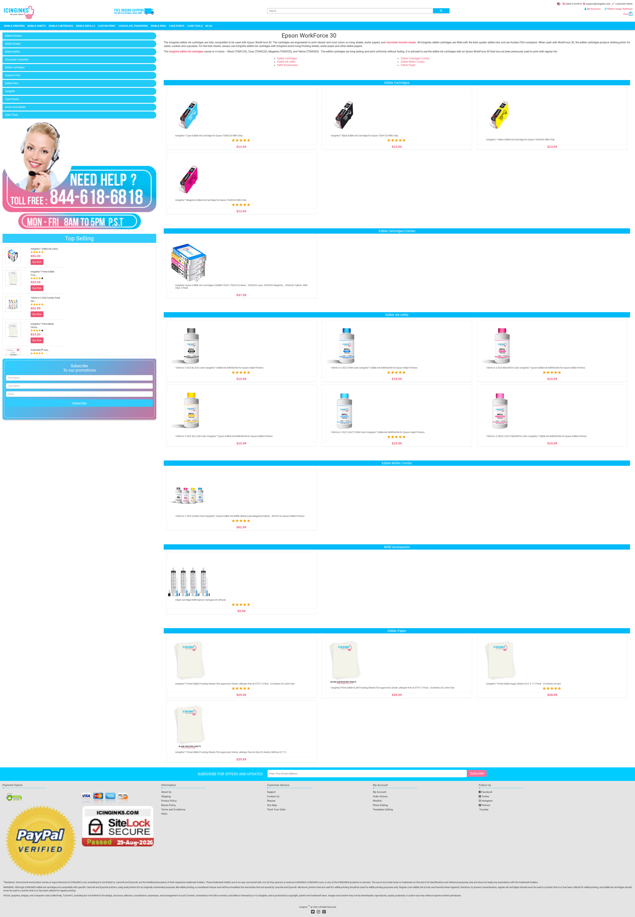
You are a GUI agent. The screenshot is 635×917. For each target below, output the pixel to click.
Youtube (483, 809)
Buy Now (37, 265)
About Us (166, 792)
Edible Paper (408, 65)
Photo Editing (380, 805)
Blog (209, 25)
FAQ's (164, 813)
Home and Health (15, 107)
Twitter (485, 796)
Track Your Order (276, 809)
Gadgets (10, 91)
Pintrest (485, 805)
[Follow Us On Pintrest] (324, 912)
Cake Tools (195, 25)
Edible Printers (14, 25)
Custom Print (107, 25)
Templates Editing (383, 809)
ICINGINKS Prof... (40, 350)
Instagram (487, 800)
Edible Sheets (37, 25)
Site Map (272, 805)
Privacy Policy (169, 800)
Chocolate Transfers (133, 25)
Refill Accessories (287, 65)
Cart (627, 14)
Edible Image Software (620, 8)
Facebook (486, 792)
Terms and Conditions (173, 809)
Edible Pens (158, 25)
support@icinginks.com (598, 3)
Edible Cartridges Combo (415, 58)
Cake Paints (176, 25)
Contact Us (273, 796)
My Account (593, 8)
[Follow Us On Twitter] (313, 912)
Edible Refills (85, 25)
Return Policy (168, 805)
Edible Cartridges (61, 25)
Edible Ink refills (286, 61)
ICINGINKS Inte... (40, 327)
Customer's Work (624, 3)
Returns (271, 800)
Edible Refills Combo (413, 61)
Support (271, 792)
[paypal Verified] (41, 841)
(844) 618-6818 (574, 3)
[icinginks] (19, 12)
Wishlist (377, 800)
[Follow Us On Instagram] (318, 912)
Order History (380, 796)
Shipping (166, 796)
